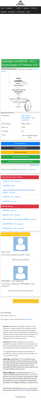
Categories (26, 8)
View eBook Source (20, 148)
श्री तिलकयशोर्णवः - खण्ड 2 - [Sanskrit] (13, 228)
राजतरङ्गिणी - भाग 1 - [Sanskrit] (12, 181)
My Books (4, 12)
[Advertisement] (20, 35)
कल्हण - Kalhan (25, 116)
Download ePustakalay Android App (20, 161)
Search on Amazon (20, 152)
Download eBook (20, 143)
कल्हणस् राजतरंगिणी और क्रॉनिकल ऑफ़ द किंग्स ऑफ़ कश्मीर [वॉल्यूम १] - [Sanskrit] (19, 191)
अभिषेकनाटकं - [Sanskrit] (10, 210)
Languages (9, 8)
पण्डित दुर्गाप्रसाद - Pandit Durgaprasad (28, 119)
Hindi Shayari (21, 12)
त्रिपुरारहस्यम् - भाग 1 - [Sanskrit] (11, 215)
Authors (18, 8)
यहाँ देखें (21, 359)
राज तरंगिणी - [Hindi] (8, 186)
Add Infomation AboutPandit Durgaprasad (20, 291)
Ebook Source (34, 165)
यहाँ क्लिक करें (22, 390)
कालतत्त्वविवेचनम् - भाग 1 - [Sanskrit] (13, 224)
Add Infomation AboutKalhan (20, 260)
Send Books (11, 12)
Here (32, 326)
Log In (28, 12)
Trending (33, 8)
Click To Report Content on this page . (25, 301)
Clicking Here (32, 170)
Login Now (28, 319)
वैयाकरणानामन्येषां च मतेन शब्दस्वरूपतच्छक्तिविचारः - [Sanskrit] (20, 219)
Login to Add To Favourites (20, 157)
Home (2, 8)
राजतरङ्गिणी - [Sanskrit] (9, 201)
